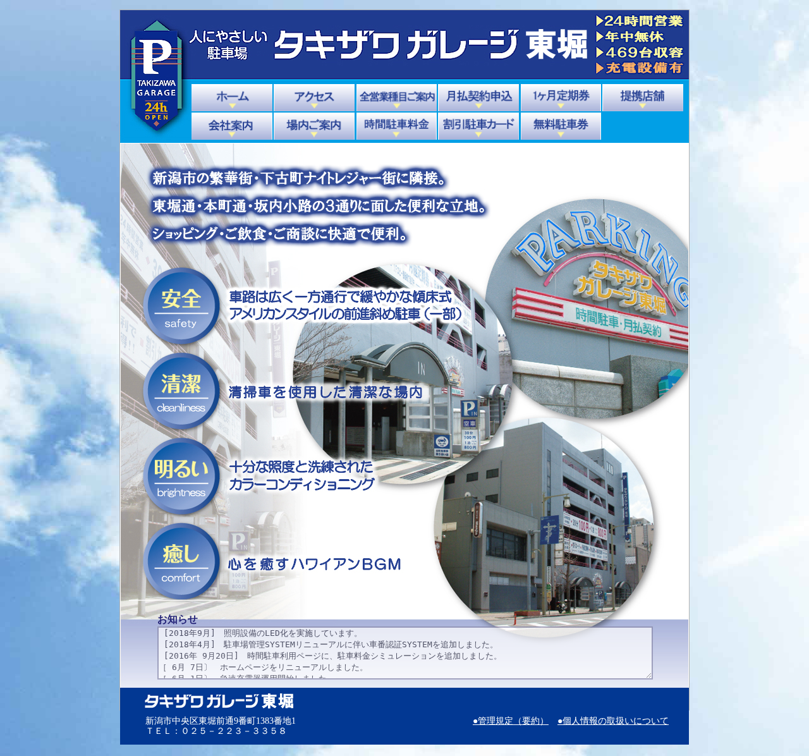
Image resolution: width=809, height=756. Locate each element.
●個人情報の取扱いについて (613, 721)
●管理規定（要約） (511, 721)
